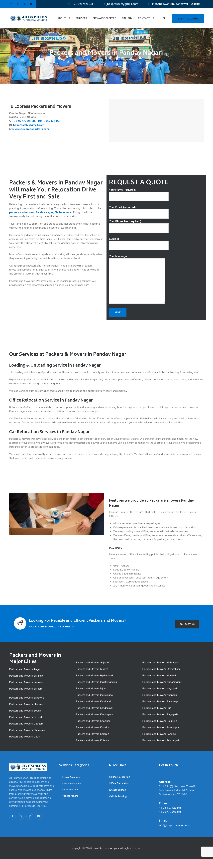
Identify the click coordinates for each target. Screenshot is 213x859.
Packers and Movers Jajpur (91, 688)
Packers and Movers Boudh (25, 711)
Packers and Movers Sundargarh (161, 740)
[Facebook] (12, 816)
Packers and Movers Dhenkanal (27, 730)
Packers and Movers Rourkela (159, 721)
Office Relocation (71, 783)
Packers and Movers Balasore (26, 682)
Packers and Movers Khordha (92, 727)
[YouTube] (38, 816)
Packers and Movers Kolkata (92, 740)
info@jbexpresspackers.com (175, 825)
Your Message (118, 256)
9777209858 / (27, 121)
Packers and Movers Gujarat (92, 669)
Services (81, 18)
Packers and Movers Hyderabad (94, 675)
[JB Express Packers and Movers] (28, 18)
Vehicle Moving (70, 795)
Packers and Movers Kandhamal (94, 708)
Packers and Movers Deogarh (26, 723)
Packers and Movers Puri (156, 708)
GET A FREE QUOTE (188, 19)
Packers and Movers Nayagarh (160, 688)
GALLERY (127, 18)
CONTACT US (146, 18)
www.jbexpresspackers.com (30, 129)
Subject (114, 239)
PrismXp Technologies (106, 848)
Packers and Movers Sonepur (159, 734)
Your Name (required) (122, 190)
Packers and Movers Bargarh (25, 689)
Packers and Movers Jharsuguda (94, 695)
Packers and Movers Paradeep (160, 701)
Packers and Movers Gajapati (92, 662)
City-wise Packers (104, 18)
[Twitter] (21, 816)
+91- (15, 121)
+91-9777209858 (170, 812)
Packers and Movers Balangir (26, 676)
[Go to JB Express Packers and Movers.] (84, 60)
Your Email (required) (122, 207)
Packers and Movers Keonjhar (93, 721)
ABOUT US (63, 18)
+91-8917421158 (82, 4)
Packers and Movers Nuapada (159, 695)
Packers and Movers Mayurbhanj (161, 669)
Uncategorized (70, 789)
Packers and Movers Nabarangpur (161, 682)
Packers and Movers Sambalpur (160, 727)
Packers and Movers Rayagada (160, 714)
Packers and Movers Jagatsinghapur (96, 682)
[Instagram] (29, 816)
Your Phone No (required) (125, 221)
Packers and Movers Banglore (26, 698)
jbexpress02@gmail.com (122, 4)
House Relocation (71, 777)
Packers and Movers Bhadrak (26, 704)
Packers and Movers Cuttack (26, 717)
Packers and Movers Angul (24, 669)
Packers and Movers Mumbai (159, 675)
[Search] (164, 18)
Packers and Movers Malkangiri (160, 662)
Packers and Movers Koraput (92, 734)
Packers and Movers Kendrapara (94, 714)
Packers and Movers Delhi (24, 736)
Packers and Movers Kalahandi (93, 701)
